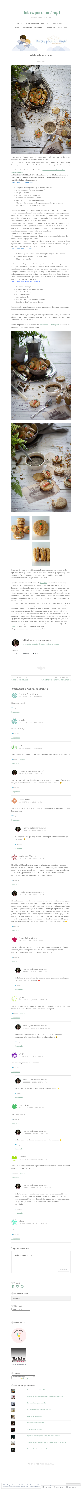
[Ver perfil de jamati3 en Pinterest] (22, 1286)
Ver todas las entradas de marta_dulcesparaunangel (41, 644)
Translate (26, 1379)
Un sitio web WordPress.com (40, 1464)
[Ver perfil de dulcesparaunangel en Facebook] (13, 1286)
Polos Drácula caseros (34, 1429)
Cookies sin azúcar (19, 679)
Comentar (63, 1270)
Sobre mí (51, 28)
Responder (15, 712)
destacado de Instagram (49, 325)
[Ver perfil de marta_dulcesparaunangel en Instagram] (18, 1286)
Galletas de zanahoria (34, 1416)
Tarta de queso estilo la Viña (36, 1390)
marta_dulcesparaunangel (31, 771)
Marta (22, 720)
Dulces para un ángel (41, 12)
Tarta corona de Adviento (35, 1422)
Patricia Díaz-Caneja (28, 694)
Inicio (19, 24)
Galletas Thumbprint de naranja (56, 679)
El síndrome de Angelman (37, 24)
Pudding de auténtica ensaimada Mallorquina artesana (45, 1396)
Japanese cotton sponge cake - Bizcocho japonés (43, 1436)
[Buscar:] (41, 1298)
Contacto (62, 28)
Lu (20, 745)
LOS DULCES (57, 24)
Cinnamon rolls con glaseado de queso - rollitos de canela (46, 1442)
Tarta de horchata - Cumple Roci (38, 1449)
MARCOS (43, 583)
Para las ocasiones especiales (28, 28)
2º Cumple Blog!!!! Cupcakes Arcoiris (39, 1409)
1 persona (22, 759)
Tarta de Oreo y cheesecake (36, 1403)
